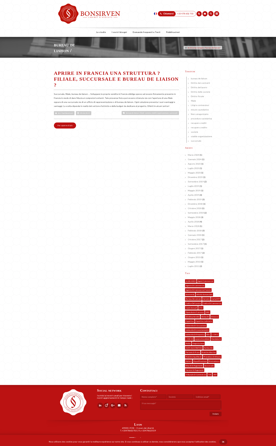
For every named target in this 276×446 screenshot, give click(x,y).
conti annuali (191, 308)
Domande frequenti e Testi (146, 32)
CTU (201, 308)
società (148, 113)
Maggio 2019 (194, 190)
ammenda (190, 294)
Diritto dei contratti (200, 83)
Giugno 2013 (194, 257)
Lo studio (101, 32)
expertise (190, 321)
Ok (223, 442)
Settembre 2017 (196, 244)
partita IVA (208, 348)
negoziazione (198, 343)
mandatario (216, 339)
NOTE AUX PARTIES (194, 348)
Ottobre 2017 (194, 239)
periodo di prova (193, 352)
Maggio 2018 (194, 217)
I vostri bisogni (119, 32)
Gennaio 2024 (194, 159)
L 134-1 (215, 334)
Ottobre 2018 (194, 208)
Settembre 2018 (196, 213)
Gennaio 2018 (194, 235)
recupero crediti (198, 123)
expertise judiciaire (204, 321)
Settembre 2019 (196, 181)
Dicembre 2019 (195, 177)
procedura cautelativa (201, 118)
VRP (215, 374)
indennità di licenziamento (197, 330)
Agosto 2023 (194, 164)
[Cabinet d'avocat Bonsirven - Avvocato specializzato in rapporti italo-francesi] (89, 7)
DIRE (208, 312)
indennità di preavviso (195, 334)
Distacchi (205, 317)
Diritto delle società (200, 92)
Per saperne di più (64, 125)
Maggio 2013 (194, 261)
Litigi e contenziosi (200, 105)
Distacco (214, 317)
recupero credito (199, 127)
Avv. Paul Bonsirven (65, 113)
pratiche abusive (209, 352)
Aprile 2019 (193, 195)
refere (188, 361)
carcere (206, 299)
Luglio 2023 (193, 168)
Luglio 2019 (193, 186)
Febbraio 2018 (195, 230)
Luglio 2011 (193, 266)
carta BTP (216, 299)
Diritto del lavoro (199, 87)
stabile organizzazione (160, 113)
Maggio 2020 (194, 172)
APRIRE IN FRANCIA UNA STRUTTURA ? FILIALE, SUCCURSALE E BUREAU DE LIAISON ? (116, 79)
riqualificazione (200, 361)
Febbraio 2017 (195, 253)
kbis (208, 334)
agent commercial (205, 281)
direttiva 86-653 (192, 317)
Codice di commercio (212, 303)
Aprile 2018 (193, 221)
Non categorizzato (200, 114)
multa (188, 343)
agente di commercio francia (198, 290)
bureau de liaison (132, 113)
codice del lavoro (193, 303)
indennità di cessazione (196, 326)
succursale (173, 113)
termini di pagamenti (195, 370)
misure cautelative (200, 109)
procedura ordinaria (212, 357)
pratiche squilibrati (194, 357)
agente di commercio (195, 285)
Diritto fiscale (197, 96)
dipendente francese (195, 312)
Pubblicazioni (173, 32)
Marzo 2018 (193, 226)
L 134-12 (189, 339)
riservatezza (214, 361)
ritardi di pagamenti (194, 366)
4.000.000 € (191, 281)
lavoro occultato (202, 339)
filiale (142, 113)
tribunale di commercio (196, 374)
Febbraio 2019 (195, 199)
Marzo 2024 (193, 155)
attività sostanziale (204, 294)
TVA (209, 374)
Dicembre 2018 (195, 204)
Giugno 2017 (194, 248)
